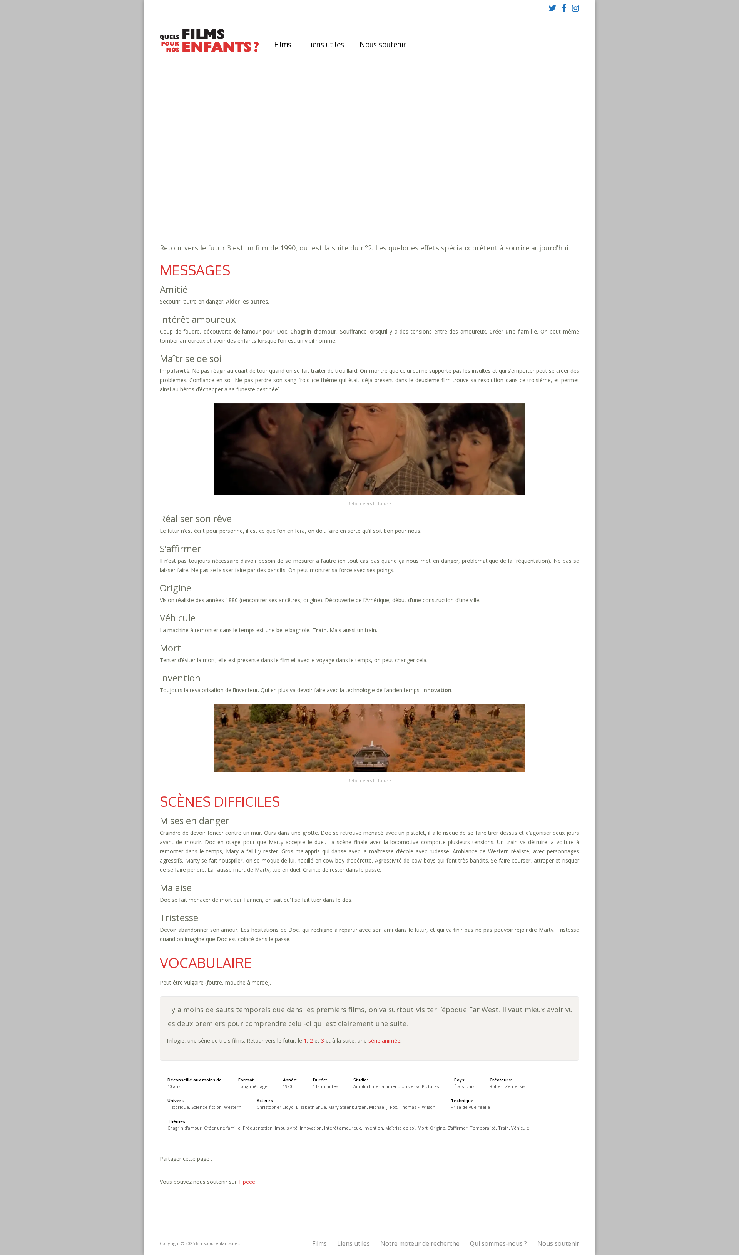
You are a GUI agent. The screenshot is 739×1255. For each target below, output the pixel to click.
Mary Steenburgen (347, 1107)
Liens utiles (325, 44)
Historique (287, 208)
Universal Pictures (420, 1086)
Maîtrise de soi (300, 200)
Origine (358, 200)
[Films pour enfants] (209, 50)
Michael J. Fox (383, 1107)
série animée (384, 1040)
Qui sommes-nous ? (498, 1243)
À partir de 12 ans (272, 156)
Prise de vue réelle (470, 1107)
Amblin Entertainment (376, 1086)
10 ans (334, 177)
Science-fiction (331, 208)
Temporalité (426, 200)
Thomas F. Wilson (417, 1107)
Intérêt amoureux (534, 192)
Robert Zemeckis (507, 1086)
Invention (259, 200)
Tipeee (246, 1181)
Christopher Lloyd (275, 1107)
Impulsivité (448, 192)
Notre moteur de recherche (420, 1243)
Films (282, 44)
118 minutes (283, 185)
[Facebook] (564, 7)
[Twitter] (552, 7)
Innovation (486, 192)
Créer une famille (351, 192)
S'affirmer (388, 200)
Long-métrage (253, 1086)
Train (457, 200)
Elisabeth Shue (311, 1107)
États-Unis (464, 1086)
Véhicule (482, 200)
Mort (335, 200)
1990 (272, 169)
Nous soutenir (382, 44)
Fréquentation (404, 192)
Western (370, 208)
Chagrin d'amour (295, 192)
